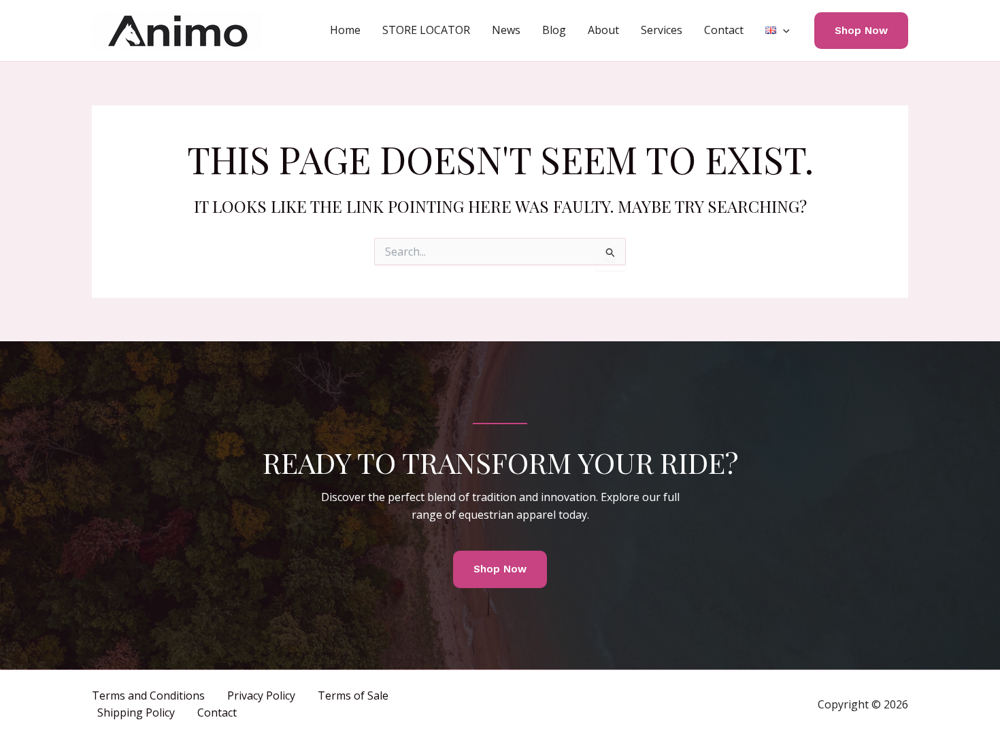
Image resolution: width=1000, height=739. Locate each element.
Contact (724, 29)
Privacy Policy (261, 695)
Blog (554, 29)
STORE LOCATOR (426, 29)
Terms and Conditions (148, 695)
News (506, 29)
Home (345, 29)
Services (661, 29)
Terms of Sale (353, 695)
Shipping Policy (136, 712)
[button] (783, 30)
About (603, 29)
